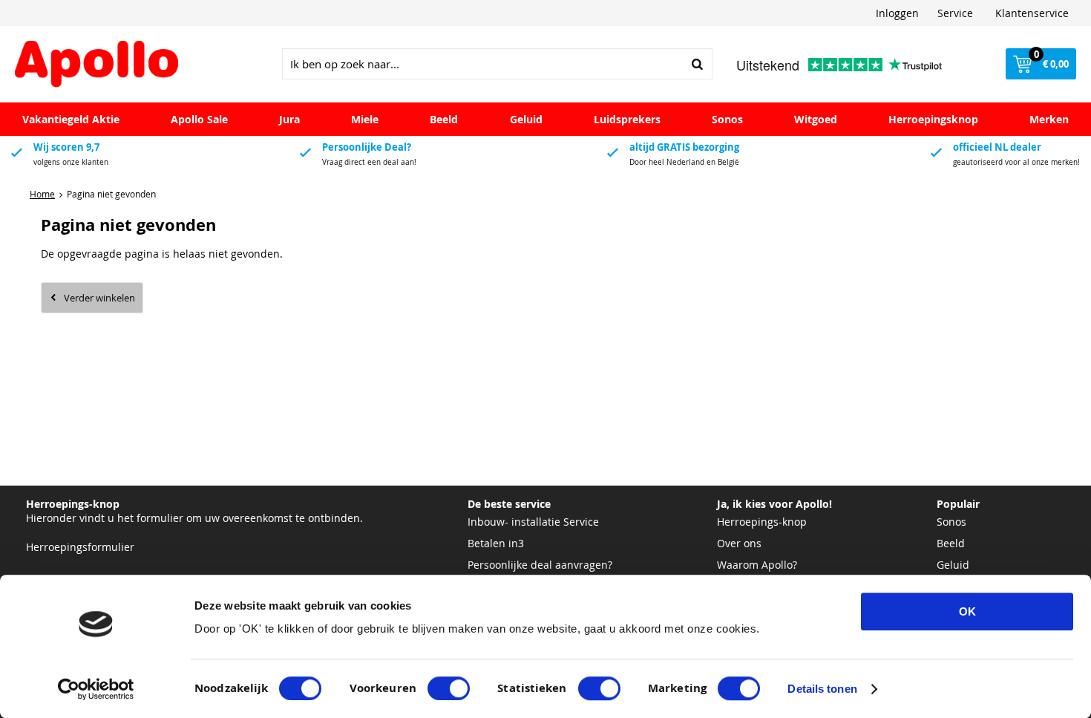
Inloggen (897, 13)
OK (967, 611)
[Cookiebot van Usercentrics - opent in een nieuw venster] (96, 689)
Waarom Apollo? (757, 565)
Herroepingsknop (933, 119)
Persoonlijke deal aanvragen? (540, 565)
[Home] (96, 64)
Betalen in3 (496, 543)
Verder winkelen (99, 297)
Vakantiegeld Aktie (70, 119)
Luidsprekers (627, 119)
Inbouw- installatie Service (533, 522)
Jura (289, 119)
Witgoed (815, 119)
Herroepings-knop (762, 522)
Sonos (727, 119)
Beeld (444, 119)
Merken (1049, 119)
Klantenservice (1032, 13)
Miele (365, 119)
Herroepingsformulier (80, 547)
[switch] (448, 688)
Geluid (526, 119)
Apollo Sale (199, 119)
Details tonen (821, 688)
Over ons (739, 543)
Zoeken (697, 64)
